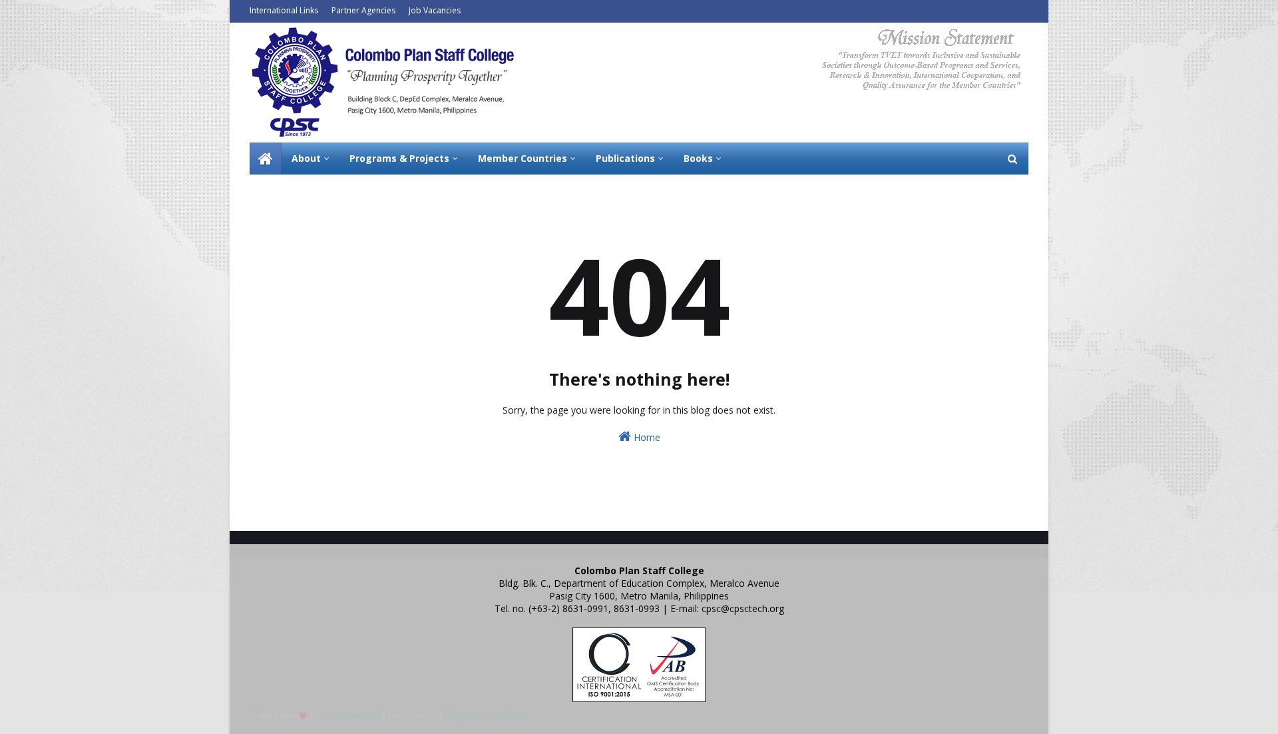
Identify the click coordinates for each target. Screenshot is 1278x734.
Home (645, 437)
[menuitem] (266, 159)
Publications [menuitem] (625, 158)
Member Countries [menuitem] (522, 158)
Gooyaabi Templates (483, 715)
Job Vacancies (435, 10)
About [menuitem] (306, 158)
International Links (284, 10)
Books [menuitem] (698, 158)
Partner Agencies (363, 10)
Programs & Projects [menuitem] (399, 158)
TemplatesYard (350, 715)
